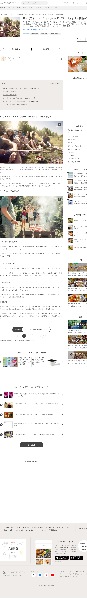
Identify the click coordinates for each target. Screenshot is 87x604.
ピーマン (13, 7)
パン (52, 7)
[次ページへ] (44, 336)
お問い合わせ (82, 571)
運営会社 (62, 576)
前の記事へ (16, 49)
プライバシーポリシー (74, 576)
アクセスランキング (31, 530)
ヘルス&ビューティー (52, 527)
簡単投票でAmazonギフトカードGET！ (35, 29)
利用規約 (67, 576)
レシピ (18, 527)
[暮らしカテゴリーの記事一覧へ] (26, 34)
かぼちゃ (19, 7)
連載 (11, 530)
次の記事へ (47, 49)
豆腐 (35, 7)
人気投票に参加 (53, 530)
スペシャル (43, 530)
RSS (73, 574)
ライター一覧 (68, 571)
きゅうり (25, 7)
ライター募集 (75, 571)
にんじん (40, 7)
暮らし (42, 527)
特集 (5, 530)
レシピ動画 (65, 3)
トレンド (71, 3)
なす (9, 7)
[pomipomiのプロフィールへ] (31, 59)
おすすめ (78, 3)
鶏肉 (56, 7)
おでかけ (34, 527)
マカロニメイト (19, 530)
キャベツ (31, 7)
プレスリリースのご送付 (65, 574)
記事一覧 (62, 571)
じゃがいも (46, 7)
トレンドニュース (9, 527)
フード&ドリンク (65, 527)
